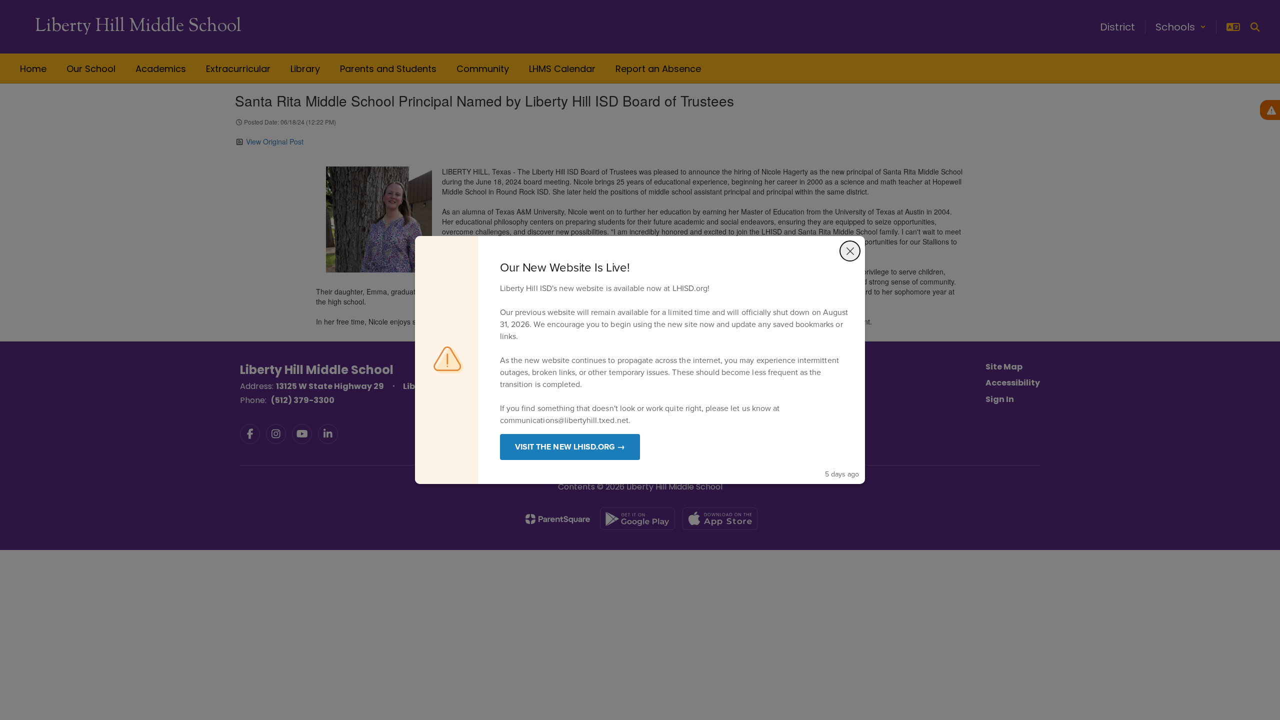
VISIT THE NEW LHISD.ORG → (570, 446)
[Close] (850, 251)
